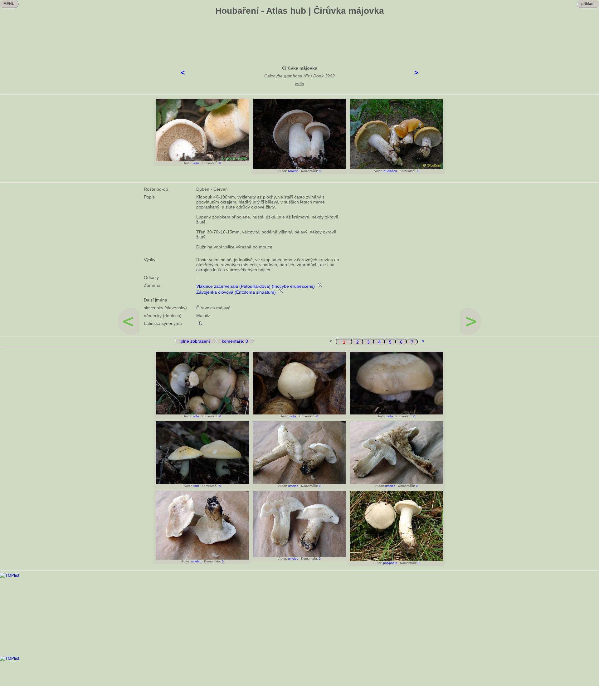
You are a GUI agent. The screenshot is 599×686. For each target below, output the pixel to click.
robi (196, 163)
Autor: (187, 163)
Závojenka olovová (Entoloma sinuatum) (236, 292)
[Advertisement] (299, 36)
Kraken (293, 171)
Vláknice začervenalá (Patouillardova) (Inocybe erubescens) (255, 286)
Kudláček (390, 171)
